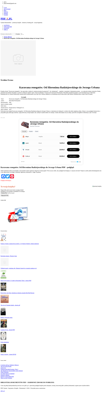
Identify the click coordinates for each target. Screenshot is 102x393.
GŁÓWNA (7, 25)
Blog (5, 10)
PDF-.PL (6, 18)
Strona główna (8, 37)
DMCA (6, 29)
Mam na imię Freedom (6, 378)
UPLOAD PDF (8, 26)
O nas (5, 7)
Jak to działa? (7, 9)
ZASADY (6, 28)
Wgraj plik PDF (4, 195)
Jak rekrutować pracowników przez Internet (12, 370)
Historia (6, 13)
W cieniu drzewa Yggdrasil (7, 373)
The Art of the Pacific (6, 366)
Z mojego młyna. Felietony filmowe (10, 365)
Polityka (6, 12)
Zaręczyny (3, 368)
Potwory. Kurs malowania (7, 376)
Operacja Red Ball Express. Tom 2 (9, 369)
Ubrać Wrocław (5, 372)
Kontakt (6, 14)
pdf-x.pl (3, 391)
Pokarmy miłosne (5, 375)
